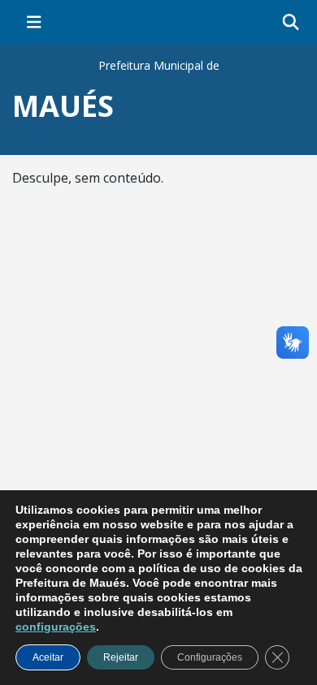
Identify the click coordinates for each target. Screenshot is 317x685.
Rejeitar (120, 657)
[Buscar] (290, 22)
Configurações (209, 657)
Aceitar (48, 657)
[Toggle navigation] (34, 21)
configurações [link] (55, 626)
